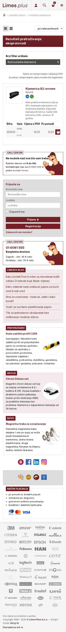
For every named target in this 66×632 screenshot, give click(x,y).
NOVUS (29, 92)
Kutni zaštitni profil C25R (21, 333)
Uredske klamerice (40, 15)
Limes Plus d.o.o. (38, 619)
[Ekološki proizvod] (32, 96)
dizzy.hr (14, 623)
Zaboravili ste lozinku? (19, 232)
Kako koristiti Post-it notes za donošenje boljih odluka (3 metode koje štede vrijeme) (32, 278)
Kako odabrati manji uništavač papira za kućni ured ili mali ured (32, 288)
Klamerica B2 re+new (40, 88)
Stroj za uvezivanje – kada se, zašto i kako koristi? (30, 299)
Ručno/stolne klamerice (33, 62)
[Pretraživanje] (44, 5)
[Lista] (5, 28)
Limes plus (15, 5)
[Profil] (36, 5)
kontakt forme (20, 170)
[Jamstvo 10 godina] (27, 96)
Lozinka (10, 200)
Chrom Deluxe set (17, 378)
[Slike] (11, 28)
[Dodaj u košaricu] (58, 132)
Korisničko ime (14, 189)
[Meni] (61, 5)
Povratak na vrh (11, 627)
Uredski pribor (17, 15)
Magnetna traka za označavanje (26, 423)
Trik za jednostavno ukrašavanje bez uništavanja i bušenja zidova (27, 314)
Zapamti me (17, 211)
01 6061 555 (34, 166)
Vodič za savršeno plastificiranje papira (28, 306)
